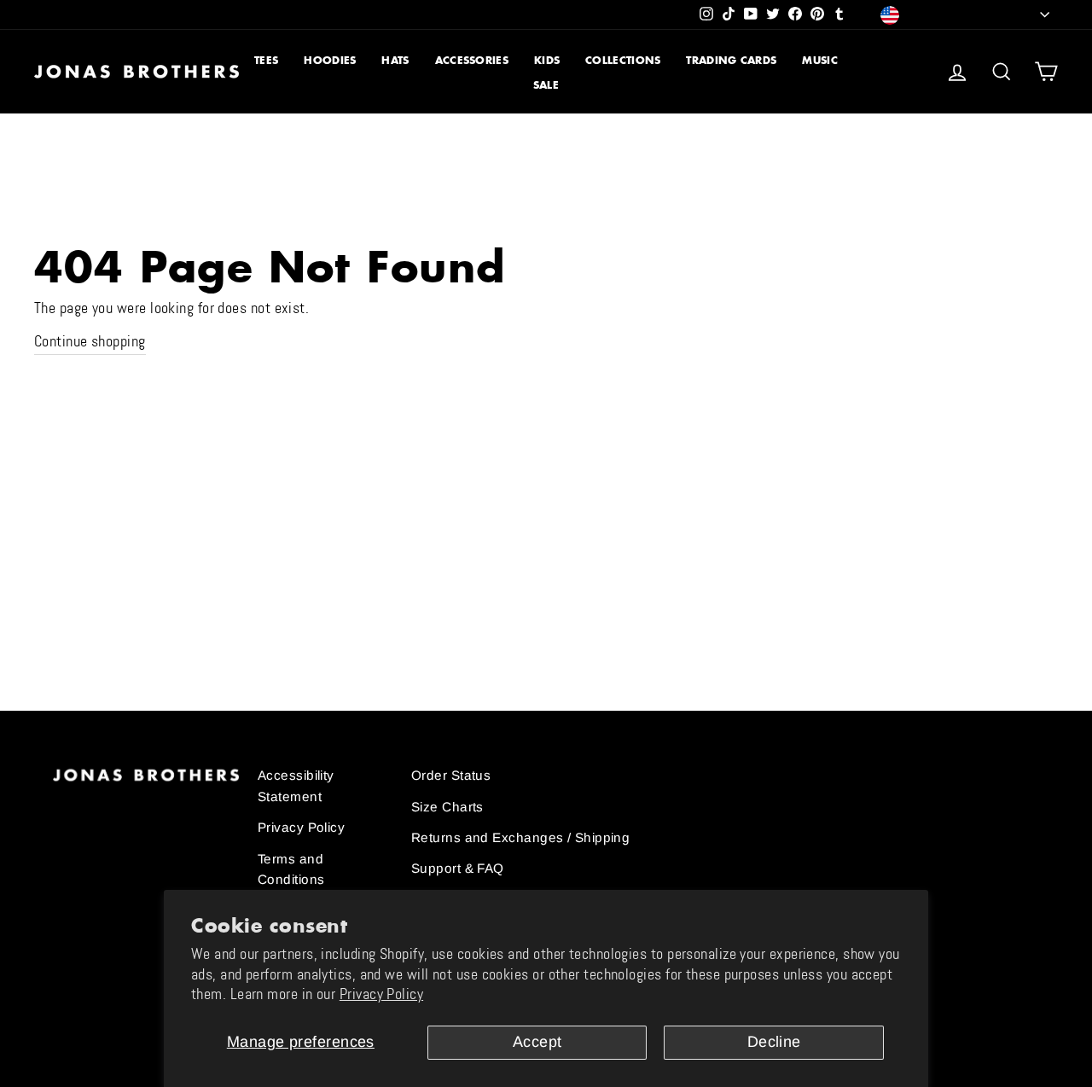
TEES (266, 60)
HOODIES (330, 60)
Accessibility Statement (296, 785)
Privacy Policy (381, 994)
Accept (537, 1041)
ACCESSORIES (471, 60)
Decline (774, 1041)
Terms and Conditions (291, 869)
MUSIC (820, 60)
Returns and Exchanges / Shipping (520, 837)
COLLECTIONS (622, 60)
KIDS (547, 60)
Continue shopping (90, 341)
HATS (395, 60)
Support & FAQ (457, 868)
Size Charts (447, 806)
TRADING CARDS (731, 60)
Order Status (451, 775)
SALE (546, 84)
